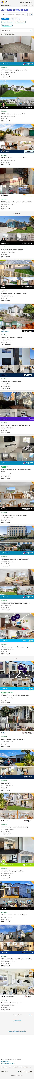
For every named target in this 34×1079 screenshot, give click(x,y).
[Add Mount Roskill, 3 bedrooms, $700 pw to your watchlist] (32, 571)
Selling (24, 5)
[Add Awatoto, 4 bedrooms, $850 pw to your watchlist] (32, 751)
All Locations (14, 19)
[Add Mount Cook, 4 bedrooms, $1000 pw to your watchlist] (32, 305)
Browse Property (5, 5)
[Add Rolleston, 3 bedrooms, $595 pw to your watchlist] (32, 349)
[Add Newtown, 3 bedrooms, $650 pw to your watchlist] (32, 707)
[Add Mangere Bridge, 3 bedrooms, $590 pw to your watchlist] (32, 662)
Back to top (18, 1020)
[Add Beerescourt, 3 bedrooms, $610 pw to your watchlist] (32, 81)
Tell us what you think (8, 1063)
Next (30, 1015)
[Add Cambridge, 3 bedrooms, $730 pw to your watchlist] (32, 483)
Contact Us (15, 1067)
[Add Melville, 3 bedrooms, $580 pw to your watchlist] (32, 217)
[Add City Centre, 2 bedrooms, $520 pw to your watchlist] (32, 437)
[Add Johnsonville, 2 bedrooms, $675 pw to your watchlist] (32, 882)
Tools (29, 5)
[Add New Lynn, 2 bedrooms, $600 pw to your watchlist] (32, 38)
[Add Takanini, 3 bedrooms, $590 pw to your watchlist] (32, 970)
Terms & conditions (24, 1067)
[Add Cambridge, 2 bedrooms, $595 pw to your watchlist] (32, 261)
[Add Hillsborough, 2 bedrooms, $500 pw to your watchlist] (32, 169)
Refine (6, 19)
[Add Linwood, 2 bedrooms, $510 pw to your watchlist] (32, 393)
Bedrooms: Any (20, 22)
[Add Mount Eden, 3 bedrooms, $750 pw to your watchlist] (32, 615)
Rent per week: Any (7, 22)
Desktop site (4, 1067)
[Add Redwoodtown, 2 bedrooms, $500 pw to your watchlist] (32, 125)
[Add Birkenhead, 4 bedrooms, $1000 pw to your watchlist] (32, 795)
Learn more (6, 1061)
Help (10, 1067)
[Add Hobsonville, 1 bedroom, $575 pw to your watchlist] (32, 527)
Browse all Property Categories (17, 1031)
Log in (30, 2)
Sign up (26, 2)
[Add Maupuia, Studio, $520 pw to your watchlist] (32, 839)
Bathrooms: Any (6, 25)
